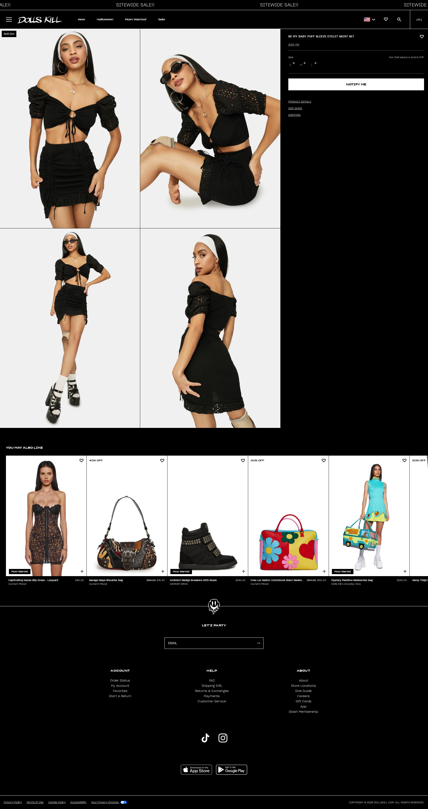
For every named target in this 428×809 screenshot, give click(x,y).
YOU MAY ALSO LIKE (24, 447)
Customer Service (212, 701)
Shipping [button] (294, 115)
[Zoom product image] (70, 128)
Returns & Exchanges (212, 690)
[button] (134, 4)
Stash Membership (303, 711)
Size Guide (303, 690)
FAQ (212, 680)
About (303, 680)
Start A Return (120, 696)
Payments (212, 696)
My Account (120, 685)
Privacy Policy (13, 802)
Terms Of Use (35, 802)
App (303, 706)
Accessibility (78, 802)
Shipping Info (212, 685)
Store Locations (303, 685)
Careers (303, 696)
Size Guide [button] (295, 108)
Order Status (120, 680)
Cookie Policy (57, 802)
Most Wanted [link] (135, 19)
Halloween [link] (105, 19)
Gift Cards (303, 701)
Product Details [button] (299, 101)
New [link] (81, 19)
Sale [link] (161, 19)
